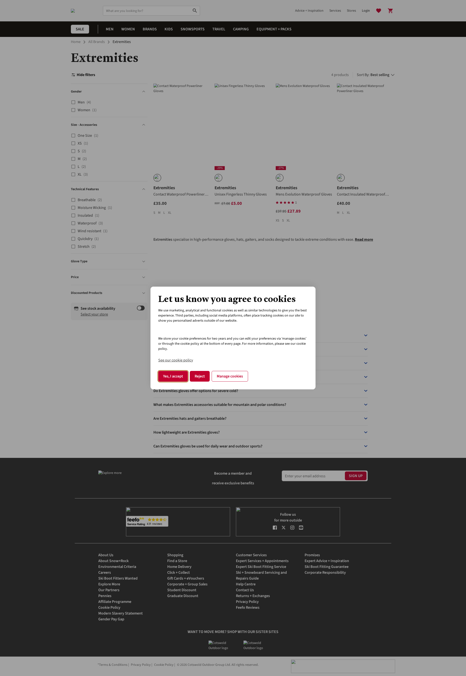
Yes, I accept (173, 376)
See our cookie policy (175, 360)
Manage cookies (230, 376)
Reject (200, 376)
